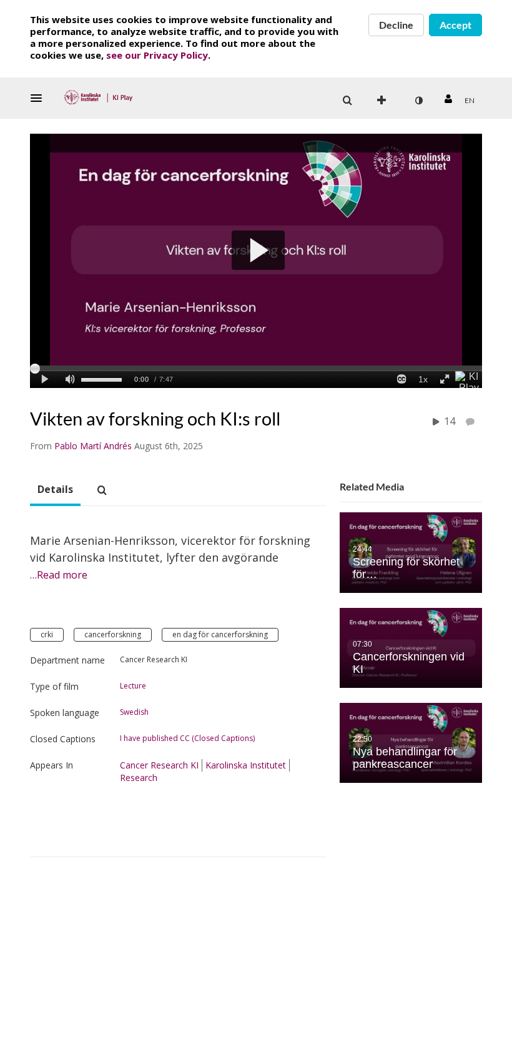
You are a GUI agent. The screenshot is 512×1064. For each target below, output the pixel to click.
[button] (40, 98)
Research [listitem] (138, 777)
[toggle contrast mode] (418, 100)
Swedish (134, 712)
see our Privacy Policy (157, 55)
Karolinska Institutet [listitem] (245, 765)
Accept (455, 25)
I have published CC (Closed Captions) (187, 738)
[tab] (55, 490)
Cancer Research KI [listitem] (159, 765)
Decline (396, 25)
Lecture (133, 686)
